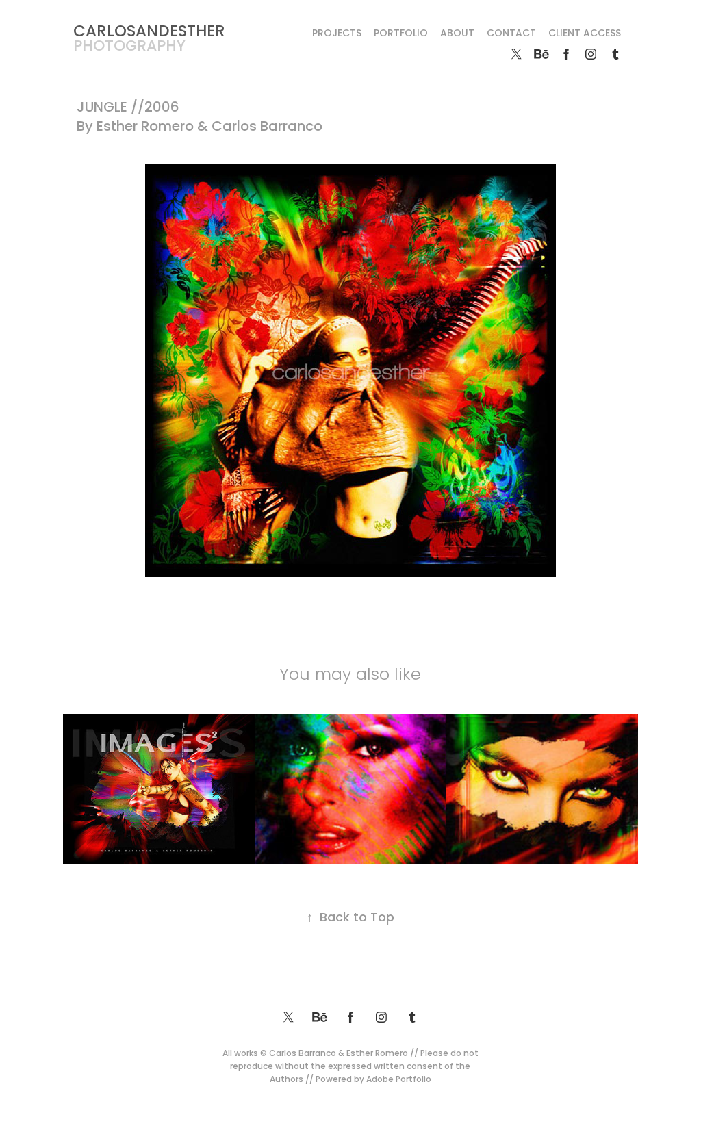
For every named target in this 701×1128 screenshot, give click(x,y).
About (457, 34)
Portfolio (401, 34)
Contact (511, 34)
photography (129, 47)
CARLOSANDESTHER (149, 32)
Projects (336, 34)
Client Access (584, 34)
